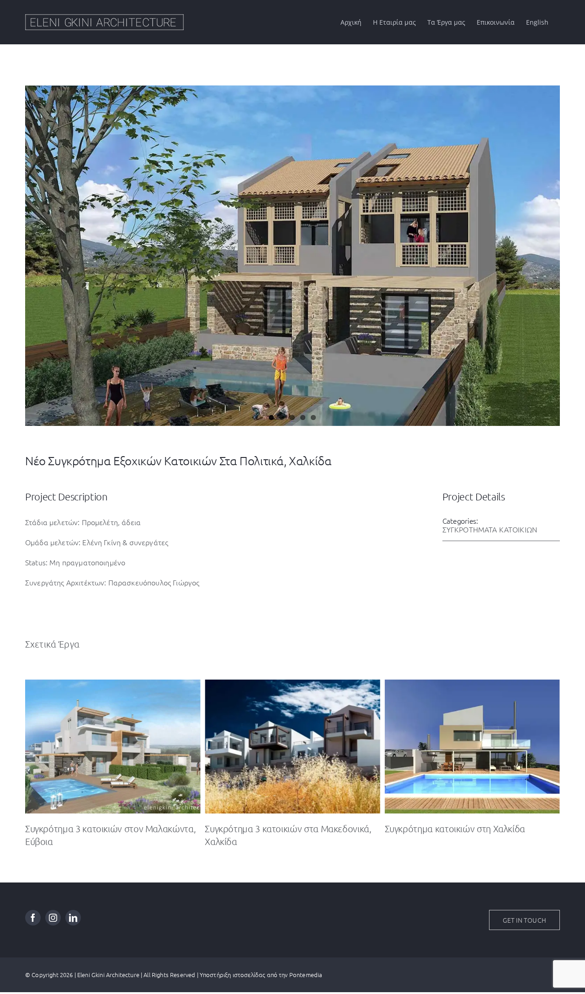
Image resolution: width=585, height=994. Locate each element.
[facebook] (33, 917)
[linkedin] (73, 917)
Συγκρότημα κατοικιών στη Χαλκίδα (275, 827)
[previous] (31, 246)
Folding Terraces (416, 827)
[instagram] (53, 917)
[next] (554, 246)
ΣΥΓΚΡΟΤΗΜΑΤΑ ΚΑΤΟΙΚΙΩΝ (489, 529)
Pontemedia (306, 974)
